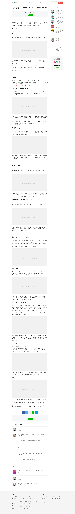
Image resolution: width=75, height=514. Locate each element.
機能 (29, 506)
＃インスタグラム (22, 498)
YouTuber (27, 498)
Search (60, 2)
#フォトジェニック (44, 496)
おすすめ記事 (23, 2)
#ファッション (55, 496)
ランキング (27, 508)
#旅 (59, 496)
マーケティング (30, 2)
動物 (26, 501)
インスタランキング (44, 502)
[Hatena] (36, 412)
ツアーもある (14, 85)
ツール (29, 505)
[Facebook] (23, 412)
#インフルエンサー (44, 498)
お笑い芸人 (32, 498)
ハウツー (21, 506)
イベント (21, 503)
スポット (45, 2)
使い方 (13, 505)
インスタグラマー (38, 2)
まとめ (31, 508)
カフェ (24, 503)
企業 (23, 501)
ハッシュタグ (25, 506)
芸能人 (36, 501)
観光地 (30, 503)
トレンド (21, 496)
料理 (28, 501)
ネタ (24, 508)
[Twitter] (26, 412)
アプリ (21, 505)
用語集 (30, 496)
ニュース (21, 508)
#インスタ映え (50, 496)
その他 (13, 508)
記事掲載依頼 (43, 504)
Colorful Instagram (14, 2)
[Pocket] (29, 412)
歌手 (30, 501)
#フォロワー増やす (51, 498)
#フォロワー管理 (57, 498)
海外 (33, 501)
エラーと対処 (25, 505)
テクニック (32, 505)
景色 (27, 503)
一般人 (21, 501)
